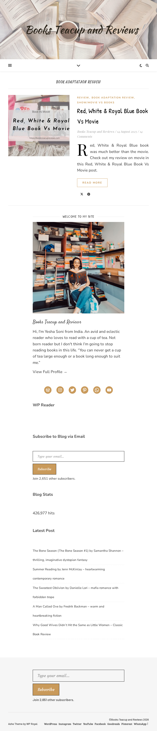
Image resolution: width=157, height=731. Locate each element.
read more (92, 183)
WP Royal (31, 723)
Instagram (65, 724)
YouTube (88, 724)
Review (83, 97)
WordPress (50, 724)
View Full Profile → (50, 371)
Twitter (77, 724)
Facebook (100, 724)
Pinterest (126, 724)
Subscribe (44, 469)
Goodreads (113, 724)
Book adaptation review (113, 97)
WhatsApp (140, 724)
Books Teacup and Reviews (95, 131)
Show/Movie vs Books (96, 102)
